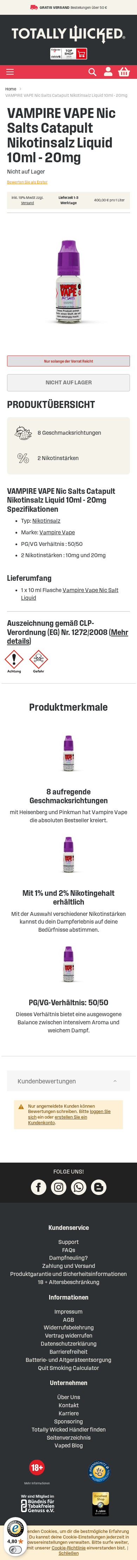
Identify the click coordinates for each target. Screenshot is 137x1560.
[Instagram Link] (58, 1187)
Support (68, 1242)
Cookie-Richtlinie (69, 1548)
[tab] (68, 1081)
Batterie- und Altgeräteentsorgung (68, 1360)
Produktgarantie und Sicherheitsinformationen (68, 1274)
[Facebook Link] (38, 1187)
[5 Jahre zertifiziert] (100, 1504)
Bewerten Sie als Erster (27, 182)
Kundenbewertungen (47, 1081)
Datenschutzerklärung (69, 1344)
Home (10, 89)
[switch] (15, 1550)
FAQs (68, 1250)
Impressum (68, 1312)
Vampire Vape (57, 532)
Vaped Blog (68, 1445)
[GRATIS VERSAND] (35, 7)
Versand (27, 203)
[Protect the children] (100, 1472)
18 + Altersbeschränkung (68, 1282)
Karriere (69, 1413)
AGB (68, 1320)
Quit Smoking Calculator (68, 1368)
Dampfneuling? (68, 1258)
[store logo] (68, 33)
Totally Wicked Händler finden (69, 1430)
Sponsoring (68, 1421)
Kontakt (69, 1405)
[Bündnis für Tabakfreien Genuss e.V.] (36, 1502)
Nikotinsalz (46, 521)
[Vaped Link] (98, 1187)
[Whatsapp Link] (78, 1187)
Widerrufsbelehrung (69, 1328)
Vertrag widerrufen (68, 1336)
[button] (108, 72)
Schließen (69, 1553)
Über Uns (68, 1397)
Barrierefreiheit (68, 1352)
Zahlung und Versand (68, 1266)
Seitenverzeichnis (69, 1438)
